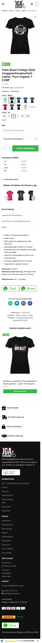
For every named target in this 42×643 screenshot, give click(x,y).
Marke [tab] (4, 227)
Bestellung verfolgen (9, 566)
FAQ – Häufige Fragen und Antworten (15, 483)
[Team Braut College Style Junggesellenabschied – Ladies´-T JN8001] (21, 195)
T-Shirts (17, 11)
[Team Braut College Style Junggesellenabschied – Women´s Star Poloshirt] (10, 195)
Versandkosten (19, 87)
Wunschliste (6, 576)
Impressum (6, 511)
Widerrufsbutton (7, 499)
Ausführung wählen (20, 391)
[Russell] (6, 64)
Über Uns (5, 491)
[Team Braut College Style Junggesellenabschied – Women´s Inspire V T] (32, 195)
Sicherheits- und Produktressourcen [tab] (16, 221)
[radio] (5, 100)
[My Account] (31, 4)
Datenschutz (6, 507)
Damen (11, 11)
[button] (35, 16)
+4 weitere (32, 107)
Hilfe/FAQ (12, 586)
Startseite (4, 11)
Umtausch (5, 545)
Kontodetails (6, 573)
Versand (20, 586)
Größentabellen (7, 537)
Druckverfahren (7, 549)
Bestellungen (6, 563)
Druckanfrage (7, 553)
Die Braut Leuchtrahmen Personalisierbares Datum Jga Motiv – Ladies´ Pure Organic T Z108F (20, 382)
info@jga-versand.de (11, 594)
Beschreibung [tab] (8, 209)
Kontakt (4, 487)
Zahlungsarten (7, 529)
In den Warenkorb (25, 148)
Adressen (5, 570)
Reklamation (6, 541)
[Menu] (5, 4)
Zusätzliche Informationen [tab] (12, 215)
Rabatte (4, 533)
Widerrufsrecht (7, 495)
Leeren (4, 120)
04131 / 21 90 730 (10, 591)
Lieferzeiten (6, 521)
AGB (3, 503)
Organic (23, 11)
